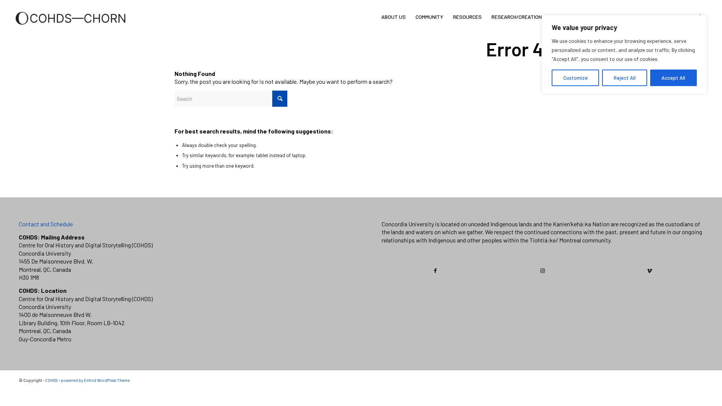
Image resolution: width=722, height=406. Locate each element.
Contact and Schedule (46, 223)
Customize (575, 77)
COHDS (51, 380)
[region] (624, 54)
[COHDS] (70, 28)
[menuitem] (393, 17)
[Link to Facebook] (435, 270)
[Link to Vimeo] (649, 270)
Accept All (673, 77)
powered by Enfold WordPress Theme (95, 380)
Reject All (625, 77)
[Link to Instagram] (542, 270)
